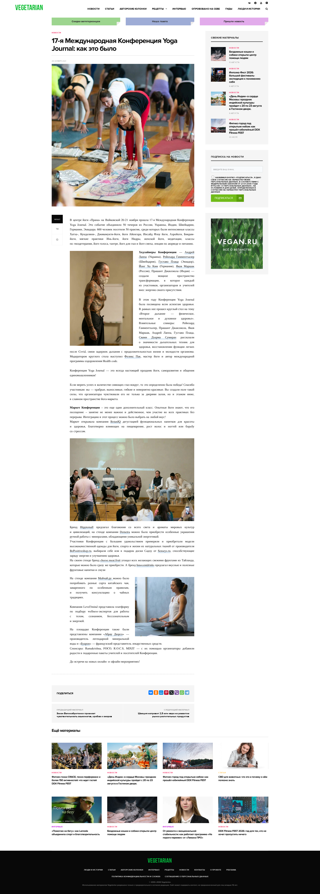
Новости (93, 8)
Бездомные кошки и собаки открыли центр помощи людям (242, 55)
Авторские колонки (133, 8)
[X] (171, 692)
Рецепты (158, 8)
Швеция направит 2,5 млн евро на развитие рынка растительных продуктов (163, 715)
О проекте (215, 870)
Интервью (179, 8)
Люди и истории (249, 8)
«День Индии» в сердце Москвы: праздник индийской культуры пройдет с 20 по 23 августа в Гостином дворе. (245, 103)
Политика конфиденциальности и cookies (136, 876)
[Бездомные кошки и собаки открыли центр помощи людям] (218, 54)
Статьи (109, 8)
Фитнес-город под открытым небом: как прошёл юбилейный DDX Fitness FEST (244, 128)
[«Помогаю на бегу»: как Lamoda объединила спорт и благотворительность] (77, 810)
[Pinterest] (166, 692)
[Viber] (176, 692)
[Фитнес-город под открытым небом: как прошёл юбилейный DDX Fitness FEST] (218, 126)
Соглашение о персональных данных (186, 876)
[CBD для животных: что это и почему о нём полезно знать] (243, 756)
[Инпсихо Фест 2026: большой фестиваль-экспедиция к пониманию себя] (218, 75)
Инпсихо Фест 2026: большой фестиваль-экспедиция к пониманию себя (244, 77)
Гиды (228, 8)
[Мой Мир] (161, 692)
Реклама (231, 870)
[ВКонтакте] (151, 692)
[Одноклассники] (156, 692)
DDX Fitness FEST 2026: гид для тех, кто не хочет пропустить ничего (242, 833)
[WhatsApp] (182, 692)
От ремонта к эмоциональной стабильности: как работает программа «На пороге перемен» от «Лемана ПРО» (187, 834)
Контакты (199, 870)
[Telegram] (187, 692)
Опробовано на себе (206, 8)
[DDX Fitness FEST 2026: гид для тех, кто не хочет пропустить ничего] (243, 810)
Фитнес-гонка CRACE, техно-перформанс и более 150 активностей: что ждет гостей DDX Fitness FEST (76, 780)
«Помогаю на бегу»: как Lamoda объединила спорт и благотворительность (76, 833)
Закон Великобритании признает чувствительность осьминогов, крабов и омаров (84, 715)
